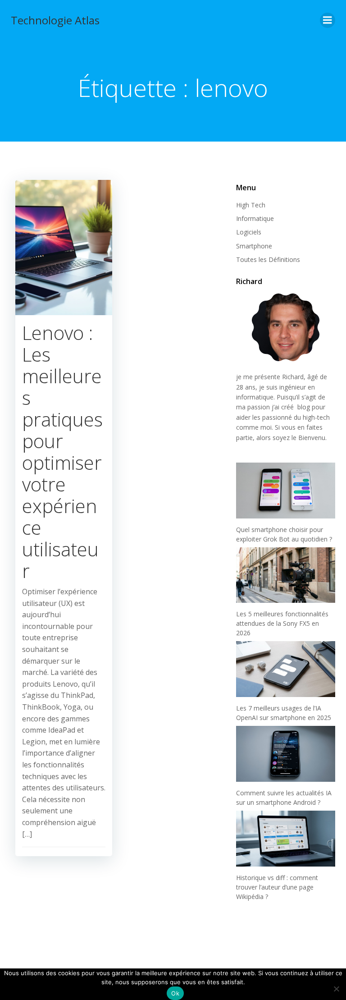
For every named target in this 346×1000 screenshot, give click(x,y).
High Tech (250, 205)
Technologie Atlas (55, 20)
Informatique (255, 218)
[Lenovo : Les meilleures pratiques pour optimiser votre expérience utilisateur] (63, 247)
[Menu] (327, 20)
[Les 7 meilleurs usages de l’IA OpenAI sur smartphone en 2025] (285, 669)
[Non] (335, 987)
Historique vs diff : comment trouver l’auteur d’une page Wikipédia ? (277, 887)
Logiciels (248, 232)
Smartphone (254, 246)
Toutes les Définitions (268, 259)
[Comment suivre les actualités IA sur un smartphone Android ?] (285, 754)
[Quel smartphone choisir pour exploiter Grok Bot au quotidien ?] (285, 490)
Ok (175, 993)
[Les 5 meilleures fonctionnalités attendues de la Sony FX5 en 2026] (285, 575)
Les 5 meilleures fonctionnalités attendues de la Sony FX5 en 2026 (282, 623)
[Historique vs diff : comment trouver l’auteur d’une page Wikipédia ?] (285, 839)
